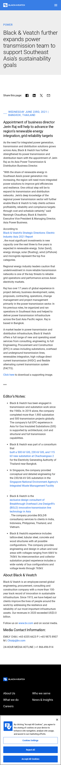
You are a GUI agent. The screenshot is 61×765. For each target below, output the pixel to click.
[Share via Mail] (48, 95)
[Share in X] (41, 95)
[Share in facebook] (27, 95)
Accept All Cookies (30, 759)
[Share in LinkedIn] (34, 95)
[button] (56, 5)
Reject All (30, 750)
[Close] (57, 719)
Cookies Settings (30, 740)
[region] (30, 740)
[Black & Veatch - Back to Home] (14, 5)
